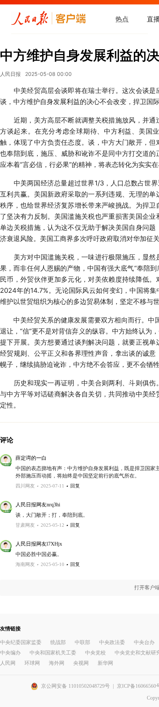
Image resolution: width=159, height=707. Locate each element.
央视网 (81, 663)
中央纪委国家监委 (20, 642)
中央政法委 (112, 642)
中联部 (82, 642)
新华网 (105, 663)
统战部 (58, 642)
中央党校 (95, 653)
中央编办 (10, 653)
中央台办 (144, 642)
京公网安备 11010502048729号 (75, 686)
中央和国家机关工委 (53, 653)
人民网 (8, 663)
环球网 (32, 663)
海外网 (56, 663)
